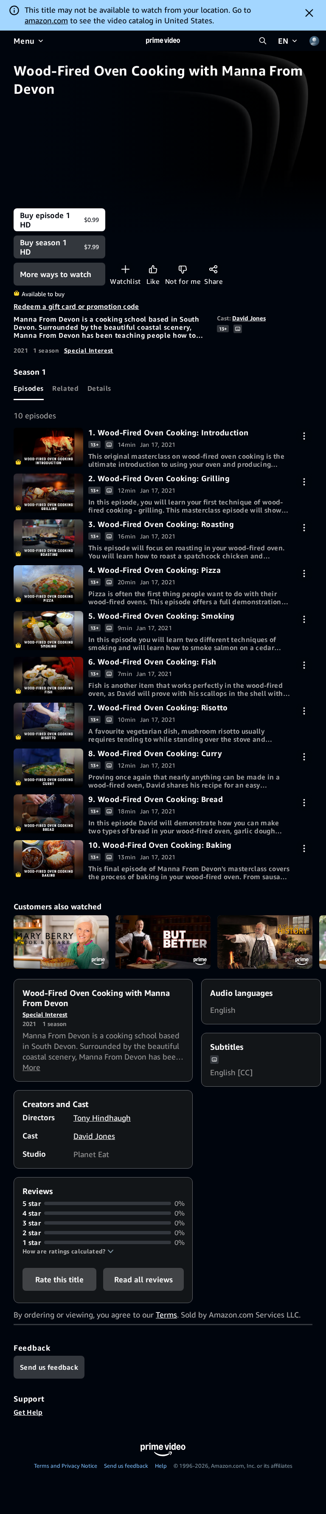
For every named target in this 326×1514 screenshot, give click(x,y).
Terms (166, 1314)
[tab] (29, 388)
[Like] (153, 269)
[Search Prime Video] (263, 40)
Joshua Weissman (163, 942)
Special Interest (88, 350)
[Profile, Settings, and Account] (314, 40)
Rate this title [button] (59, 1279)
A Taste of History (264, 942)
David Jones (249, 318)
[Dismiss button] (309, 12)
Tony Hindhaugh (102, 1117)
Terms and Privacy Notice (65, 1465)
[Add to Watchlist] (125, 269)
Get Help (28, 1412)
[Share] (213, 269)
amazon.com (46, 20)
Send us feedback (126, 1465)
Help (161, 1465)
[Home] (163, 40)
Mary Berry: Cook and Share (61, 942)
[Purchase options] (304, 436)
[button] (68, 1251)
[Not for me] (182, 269)
